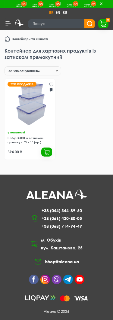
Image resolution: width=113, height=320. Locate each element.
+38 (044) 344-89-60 (62, 210)
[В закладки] (51, 84)
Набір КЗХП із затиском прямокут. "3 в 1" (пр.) (25, 140)
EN (58, 12)
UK (51, 12)
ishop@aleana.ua (62, 261)
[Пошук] (89, 23)
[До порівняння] (51, 90)
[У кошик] (46, 152)
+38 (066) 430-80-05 (62, 218)
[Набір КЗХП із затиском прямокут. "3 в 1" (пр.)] (30, 104)
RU (65, 12)
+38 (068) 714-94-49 (62, 226)
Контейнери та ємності (30, 39)
